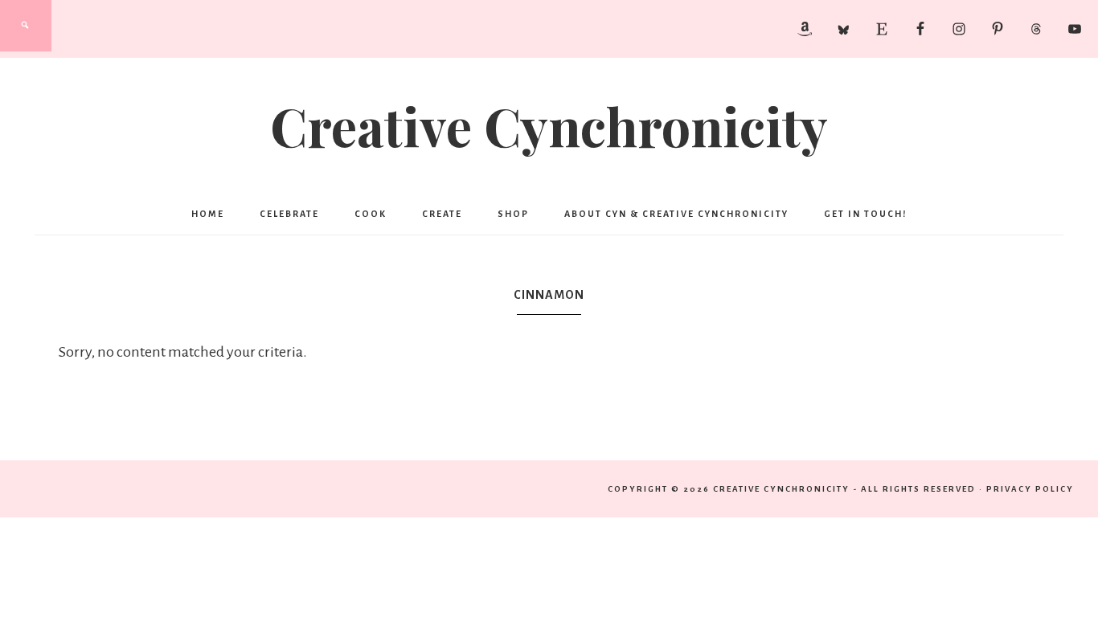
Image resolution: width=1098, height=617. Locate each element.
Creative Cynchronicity (549, 125)
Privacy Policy (1030, 488)
